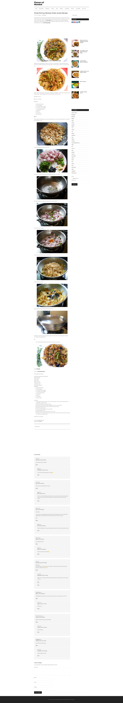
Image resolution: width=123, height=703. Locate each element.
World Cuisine (74, 172)
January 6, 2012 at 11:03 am (42, 627)
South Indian (74, 167)
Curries (73, 122)
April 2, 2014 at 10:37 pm (40, 483)
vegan (73, 169)
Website (35, 687)
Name (35, 677)
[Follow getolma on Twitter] (76, 22)
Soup (72, 165)
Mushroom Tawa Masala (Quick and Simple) (84, 41)
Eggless (73, 125)
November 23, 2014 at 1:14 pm (42, 470)
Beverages (73, 114)
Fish (38, 420)
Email (35, 682)
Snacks (73, 163)
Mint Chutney (83, 81)
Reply (37, 464)
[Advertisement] (52, 31)
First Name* (74, 180)
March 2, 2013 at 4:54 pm (41, 549)
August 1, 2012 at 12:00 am (40, 593)
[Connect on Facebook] (72, 22)
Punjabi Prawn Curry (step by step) (84, 72)
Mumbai (73, 152)
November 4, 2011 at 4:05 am (42, 650)
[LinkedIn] (77, 22)
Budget (73, 118)
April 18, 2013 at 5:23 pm (41, 525)
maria (38, 468)
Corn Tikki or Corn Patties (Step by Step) (84, 51)
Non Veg (42, 420)
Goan (40, 420)
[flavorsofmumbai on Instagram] (79, 22)
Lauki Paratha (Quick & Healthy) (84, 61)
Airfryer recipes (74, 112)
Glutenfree (73, 135)
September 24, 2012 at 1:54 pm (42, 575)
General (73, 133)
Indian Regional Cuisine (75, 142)
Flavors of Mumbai (39, 3)
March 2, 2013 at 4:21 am (40, 539)
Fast (72, 127)
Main (72, 150)
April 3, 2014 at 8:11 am (41, 493)
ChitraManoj (38, 639)
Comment (36, 667)
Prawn (73, 159)
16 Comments (44, 15)
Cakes (73, 120)
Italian (73, 144)
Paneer (73, 157)
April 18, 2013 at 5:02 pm (40, 509)
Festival (73, 129)
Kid (72, 146)
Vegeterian (73, 171)
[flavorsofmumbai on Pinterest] (74, 22)
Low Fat (73, 148)
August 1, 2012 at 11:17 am (42, 603)
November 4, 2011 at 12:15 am (41, 640)
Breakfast (73, 116)
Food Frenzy (38, 592)
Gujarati (73, 139)
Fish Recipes (40, 421)
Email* (73, 176)
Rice (72, 161)
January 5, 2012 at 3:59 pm (40, 617)
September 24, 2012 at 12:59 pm (41, 562)
